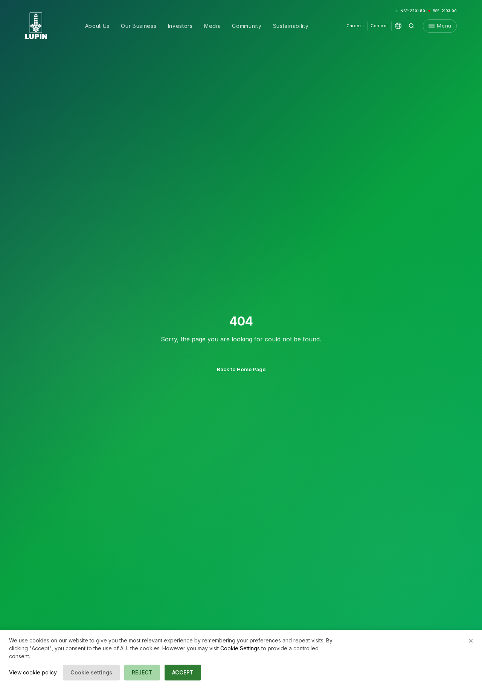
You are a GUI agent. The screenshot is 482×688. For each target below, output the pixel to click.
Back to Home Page (241, 369)
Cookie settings (91, 672)
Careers (355, 25)
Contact (379, 25)
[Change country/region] (398, 26)
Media (212, 26)
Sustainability (291, 26)
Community (246, 26)
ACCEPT (183, 672)
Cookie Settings (240, 648)
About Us (97, 26)
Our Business (138, 26)
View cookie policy (33, 672)
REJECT (142, 672)
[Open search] (411, 26)
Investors (180, 26)
